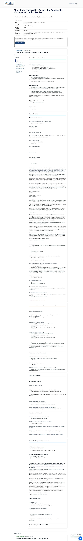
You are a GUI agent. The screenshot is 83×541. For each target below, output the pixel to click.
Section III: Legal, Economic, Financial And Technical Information (20, 65)
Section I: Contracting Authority (20, 61)
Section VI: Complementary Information (19, 71)
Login (76, 3)
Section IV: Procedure (20, 68)
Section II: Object (19, 62)
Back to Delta (71, 3)
